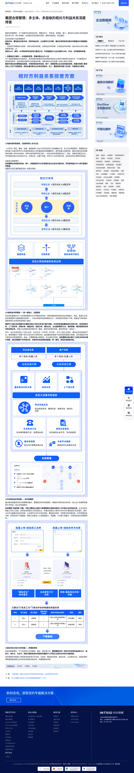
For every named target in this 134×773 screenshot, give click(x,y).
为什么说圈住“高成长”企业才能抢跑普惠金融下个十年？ (29, 678)
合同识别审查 (100, 164)
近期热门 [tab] (100, 41)
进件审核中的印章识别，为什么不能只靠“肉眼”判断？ (111, 54)
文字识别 (117, 158)
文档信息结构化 (119, 155)
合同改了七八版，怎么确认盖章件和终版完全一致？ (111, 50)
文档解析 (109, 155)
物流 (97, 158)
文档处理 (106, 193)
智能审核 (98, 186)
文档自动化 (99, 161)
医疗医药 (107, 161)
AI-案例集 (98, 193)
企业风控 (108, 180)
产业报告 (113, 190)
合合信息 (109, 158)
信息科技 (121, 190)
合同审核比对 (116, 161)
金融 (97, 155)
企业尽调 (106, 190)
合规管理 (27, 666)
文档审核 (117, 177)
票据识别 (118, 183)
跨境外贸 (98, 171)
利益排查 (34, 666)
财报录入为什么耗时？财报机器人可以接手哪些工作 (111, 46)
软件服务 (111, 186)
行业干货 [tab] (121, 41)
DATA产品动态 (18, 11)
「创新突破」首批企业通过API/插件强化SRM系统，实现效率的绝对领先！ (35, 674)
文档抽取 (106, 171)
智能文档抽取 (115, 171)
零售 (122, 171)
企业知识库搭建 (100, 168)
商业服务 (118, 164)
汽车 (112, 183)
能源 (122, 180)
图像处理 (114, 193)
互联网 (118, 186)
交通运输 (116, 180)
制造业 (103, 158)
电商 (105, 186)
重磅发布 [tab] (111, 41)
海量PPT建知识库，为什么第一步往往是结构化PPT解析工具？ (111, 58)
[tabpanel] (111, 54)
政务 (118, 168)
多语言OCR (120, 174)
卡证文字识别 (100, 180)
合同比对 (98, 190)
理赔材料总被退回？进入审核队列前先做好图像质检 (111, 61)
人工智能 (112, 174)
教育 (107, 183)
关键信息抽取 (110, 164)
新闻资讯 (8, 11)
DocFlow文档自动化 (101, 196)
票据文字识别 (111, 168)
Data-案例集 (99, 183)
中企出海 (98, 177)
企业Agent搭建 (108, 177)
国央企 (103, 155)
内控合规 (19, 666)
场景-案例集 (113, 196)
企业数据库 (104, 174)
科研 (97, 174)
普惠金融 (121, 193)
